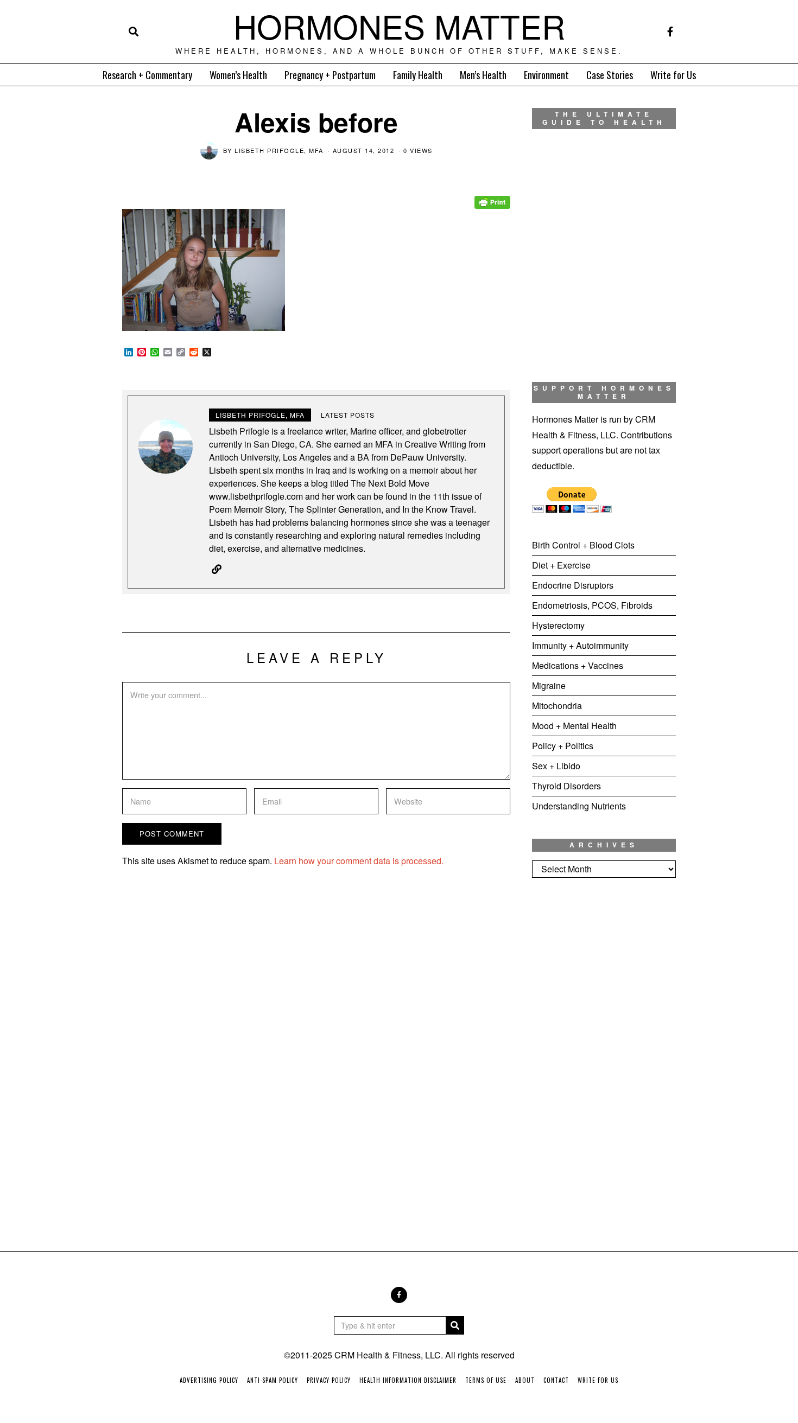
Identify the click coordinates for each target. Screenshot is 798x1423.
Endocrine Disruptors (572, 585)
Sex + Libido (556, 766)
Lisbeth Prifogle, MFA (279, 150)
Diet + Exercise (561, 565)
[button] (455, 1325)
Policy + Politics (562, 745)
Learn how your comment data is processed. (359, 860)
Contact (556, 1380)
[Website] (216, 569)
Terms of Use (485, 1380)
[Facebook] (670, 31)
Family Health (417, 75)
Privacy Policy (329, 1380)
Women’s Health (238, 75)
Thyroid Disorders (566, 786)
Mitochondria (557, 705)
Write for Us (673, 75)
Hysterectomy (558, 625)
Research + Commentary (147, 75)
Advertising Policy (209, 1380)
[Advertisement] (604, 1066)
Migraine (549, 685)
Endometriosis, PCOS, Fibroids (592, 605)
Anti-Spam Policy (272, 1380)
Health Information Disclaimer (408, 1380)
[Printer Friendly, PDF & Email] (492, 195)
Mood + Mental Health (574, 725)
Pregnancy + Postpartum (330, 75)
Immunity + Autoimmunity (580, 645)
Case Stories (609, 75)
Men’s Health (483, 75)
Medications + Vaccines (577, 665)
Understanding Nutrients (579, 806)
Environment (546, 75)
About (525, 1380)
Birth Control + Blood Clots (583, 545)
